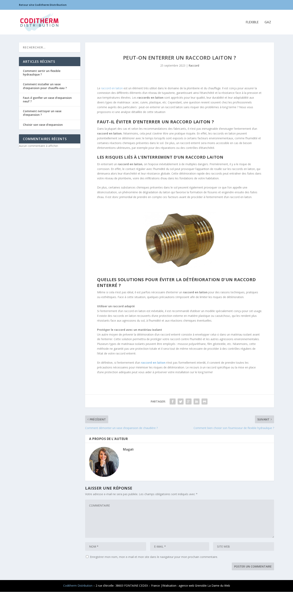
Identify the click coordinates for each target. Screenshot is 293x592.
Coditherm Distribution (77, 585)
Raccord (194, 65)
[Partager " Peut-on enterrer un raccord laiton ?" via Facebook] (173, 401)
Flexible (252, 22)
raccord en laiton (112, 88)
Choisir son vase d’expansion (43, 125)
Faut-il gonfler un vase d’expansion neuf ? (47, 99)
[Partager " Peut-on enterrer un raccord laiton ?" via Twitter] (181, 401)
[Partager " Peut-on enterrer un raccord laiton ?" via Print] (204, 401)
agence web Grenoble (193, 585)
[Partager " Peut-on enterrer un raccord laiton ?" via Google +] (189, 401)
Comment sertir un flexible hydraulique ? (41, 72)
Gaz (267, 22)
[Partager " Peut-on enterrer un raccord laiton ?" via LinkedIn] (197, 401)
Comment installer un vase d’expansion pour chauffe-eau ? (45, 86)
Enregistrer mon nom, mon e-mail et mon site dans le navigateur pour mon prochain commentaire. (154, 557)
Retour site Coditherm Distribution (43, 5)
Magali (128, 449)
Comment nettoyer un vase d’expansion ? (42, 113)
